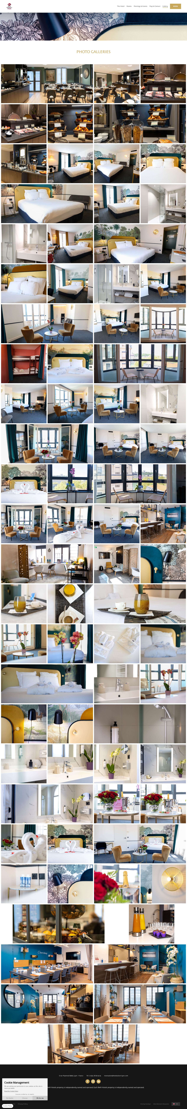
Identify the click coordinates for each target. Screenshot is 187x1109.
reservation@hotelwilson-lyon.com (116, 1076)
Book (175, 6)
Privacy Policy (23, 1104)
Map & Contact (154, 6)
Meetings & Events (140, 6)
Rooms (129, 6)
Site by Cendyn (145, 1104)
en (177, 1104)
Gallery (165, 6)
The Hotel (120, 6)
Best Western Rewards (161, 1104)
